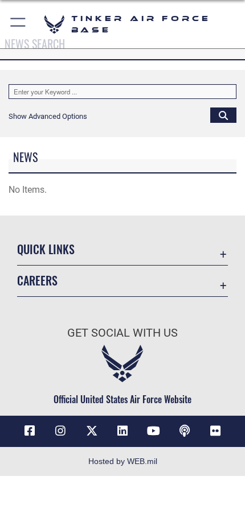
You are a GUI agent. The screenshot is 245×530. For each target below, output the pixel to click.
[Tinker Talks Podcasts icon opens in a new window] (184, 431)
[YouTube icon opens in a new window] (153, 431)
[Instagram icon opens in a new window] (60, 431)
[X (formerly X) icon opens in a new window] (91, 431)
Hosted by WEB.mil (122, 461)
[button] (18, 24)
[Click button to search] (223, 114)
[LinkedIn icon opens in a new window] (122, 431)
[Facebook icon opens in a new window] (29, 431)
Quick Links (46, 249)
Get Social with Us (122, 332)
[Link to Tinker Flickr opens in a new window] (215, 431)
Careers (37, 280)
